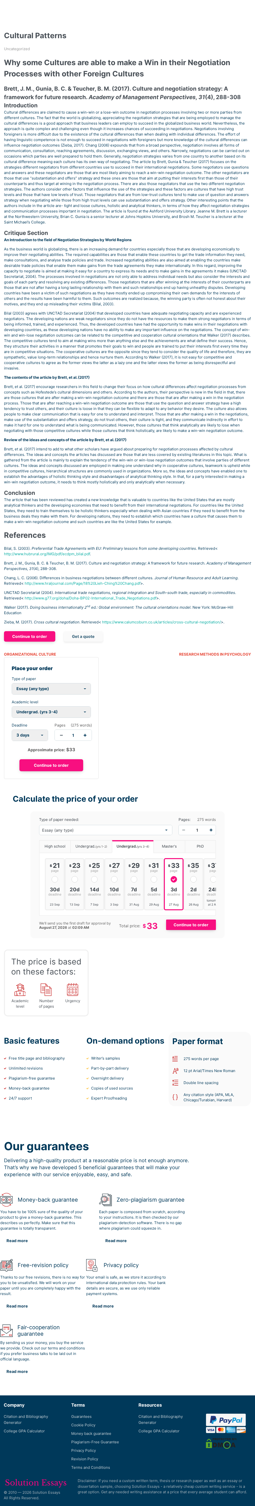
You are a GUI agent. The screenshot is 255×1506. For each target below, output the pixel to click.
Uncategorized (17, 48)
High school (55, 846)
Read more (17, 1240)
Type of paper (24, 678)
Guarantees (81, 1416)
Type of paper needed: (59, 819)
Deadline (19, 725)
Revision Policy (84, 1459)
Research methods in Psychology (215, 654)
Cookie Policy (83, 1425)
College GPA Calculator (24, 1431)
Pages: (185, 819)
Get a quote (83, 636)
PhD (200, 846)
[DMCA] (221, 1443)
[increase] (85, 735)
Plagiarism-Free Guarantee (95, 1442)
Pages (60, 725)
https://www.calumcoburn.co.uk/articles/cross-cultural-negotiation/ (161, 622)
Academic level (25, 702)
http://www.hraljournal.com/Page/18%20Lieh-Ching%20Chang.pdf (82, 583)
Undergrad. (91, 846)
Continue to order (29, 636)
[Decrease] (183, 830)
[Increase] (211, 830)
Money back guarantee (91, 1433)
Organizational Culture (30, 654)
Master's (169, 846)
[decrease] (61, 735)
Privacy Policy (83, 1450)
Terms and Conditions (90, 1467)
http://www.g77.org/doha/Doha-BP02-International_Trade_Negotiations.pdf (90, 598)
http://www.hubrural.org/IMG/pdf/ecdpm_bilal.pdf (47, 554)
